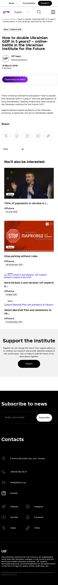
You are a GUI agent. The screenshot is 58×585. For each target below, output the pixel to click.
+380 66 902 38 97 (18, 472)
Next (5, 149)
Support (45, 3)
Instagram (38, 506)
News (11, 3)
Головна (5, 19)
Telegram (14, 506)
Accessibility (29, 3)
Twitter (13, 528)
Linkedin (14, 493)
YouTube (14, 517)
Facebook (38, 517)
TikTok (37, 528)
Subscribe (44, 417)
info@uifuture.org (18, 482)
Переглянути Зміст (15, 79)
